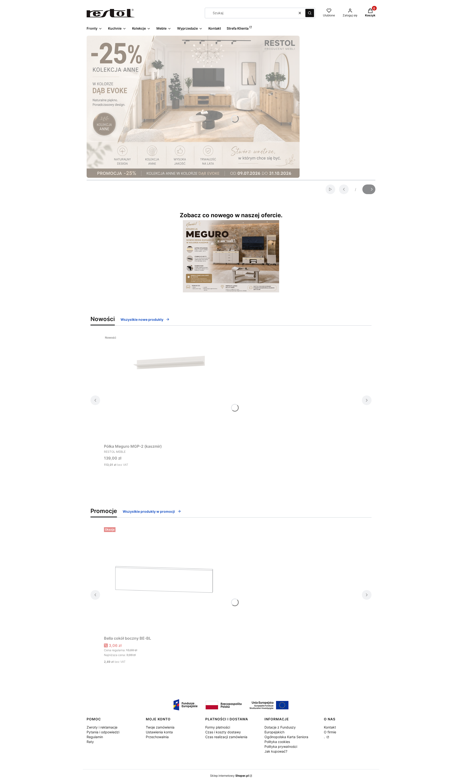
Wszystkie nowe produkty (142, 319)
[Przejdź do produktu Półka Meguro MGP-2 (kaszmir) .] (164, 387)
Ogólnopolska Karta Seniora (286, 737)
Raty (90, 742)
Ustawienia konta (159, 732)
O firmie (330, 732)
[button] (309, 13)
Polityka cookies (277, 742)
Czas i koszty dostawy (223, 732)
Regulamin (95, 737)
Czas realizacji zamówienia (226, 737)
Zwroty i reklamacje (102, 727)
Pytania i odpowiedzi (103, 732)
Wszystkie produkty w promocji (149, 511)
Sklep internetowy (229, 775)
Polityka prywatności (280, 746)
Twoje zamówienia (160, 727)
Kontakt (330, 727)
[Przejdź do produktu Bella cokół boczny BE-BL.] (164, 579)
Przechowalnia (157, 737)
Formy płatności (217, 727)
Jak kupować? (275, 751)
